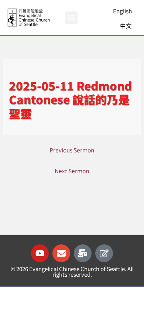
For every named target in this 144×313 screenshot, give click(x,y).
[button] (71, 17)
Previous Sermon (71, 150)
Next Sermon (72, 171)
